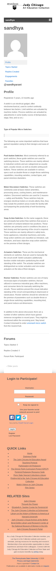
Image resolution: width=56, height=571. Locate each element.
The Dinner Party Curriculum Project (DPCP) (30, 469)
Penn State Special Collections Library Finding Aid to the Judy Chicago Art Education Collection (30, 478)
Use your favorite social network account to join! (29, 411)
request (46, 566)
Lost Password (14, 436)
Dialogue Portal (29, 456)
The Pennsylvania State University (25, 558)
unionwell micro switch (36, 323)
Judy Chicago (30, 501)
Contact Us (35, 563)
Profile (8, 62)
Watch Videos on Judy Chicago (29, 485)
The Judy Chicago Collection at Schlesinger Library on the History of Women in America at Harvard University (30, 513)
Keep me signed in (30, 405)
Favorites (9, 81)
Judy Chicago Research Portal (30, 529)
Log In (12, 429)
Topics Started (11, 67)
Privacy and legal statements (28, 561)
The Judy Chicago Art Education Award (29, 460)
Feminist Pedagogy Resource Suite (30, 472)
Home (29, 453)
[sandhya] (15, 47)
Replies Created (12, 72)
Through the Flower (29, 504)
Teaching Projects (29, 463)
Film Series (30, 488)
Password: (29, 396)
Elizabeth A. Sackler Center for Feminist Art (30, 507)
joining (36, 552)
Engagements (11, 76)
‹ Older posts (12, 366)
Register (12, 433)
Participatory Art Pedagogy (30, 466)
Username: (29, 388)
